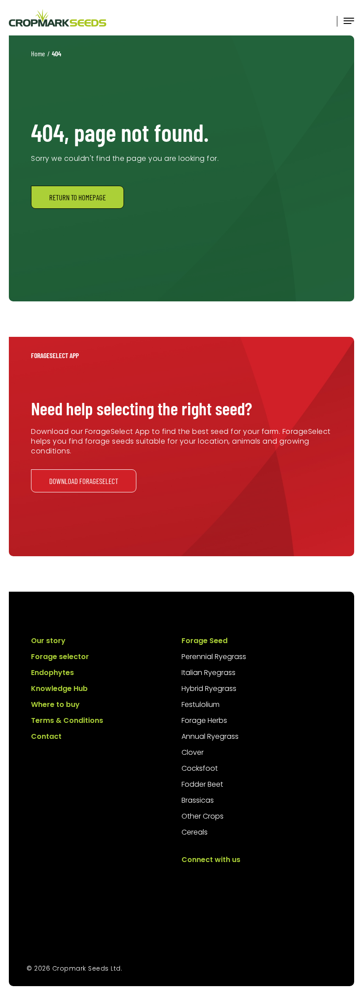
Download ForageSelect (83, 480)
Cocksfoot (200, 768)
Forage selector (60, 657)
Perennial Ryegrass (214, 657)
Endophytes (52, 672)
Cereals (195, 832)
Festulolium (201, 704)
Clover (193, 752)
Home (38, 53)
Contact (46, 736)
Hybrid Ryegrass (209, 688)
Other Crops (203, 816)
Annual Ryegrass (210, 736)
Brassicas (198, 800)
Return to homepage (77, 197)
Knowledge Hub (59, 688)
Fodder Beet (202, 784)
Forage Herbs (204, 720)
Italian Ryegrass (209, 672)
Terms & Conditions (67, 720)
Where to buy (55, 704)
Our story (48, 641)
